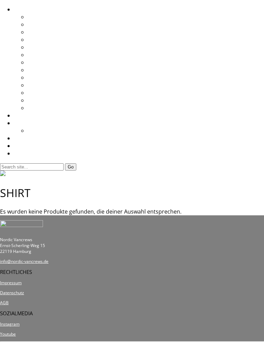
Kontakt (24, 146)
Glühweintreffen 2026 (56, 17)
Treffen (23, 9)
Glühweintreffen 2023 (56, 100)
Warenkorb (28, 153)
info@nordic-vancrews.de (24, 261)
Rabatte (24, 123)
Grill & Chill (42, 108)
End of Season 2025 (53, 47)
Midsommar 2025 (50, 62)
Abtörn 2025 (43, 55)
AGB (4, 303)
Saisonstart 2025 (49, 70)
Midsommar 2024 (50, 85)
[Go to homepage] (25, 174)
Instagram (10, 324)
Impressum (11, 283)
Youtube (8, 334)
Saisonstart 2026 (49, 32)
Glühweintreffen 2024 (56, 77)
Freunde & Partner (38, 138)
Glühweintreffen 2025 (56, 39)
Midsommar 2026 (50, 24)
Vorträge (39, 130)
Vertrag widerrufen (132, 350)
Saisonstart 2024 (49, 92)
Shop (20, 115)
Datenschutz (12, 293)
